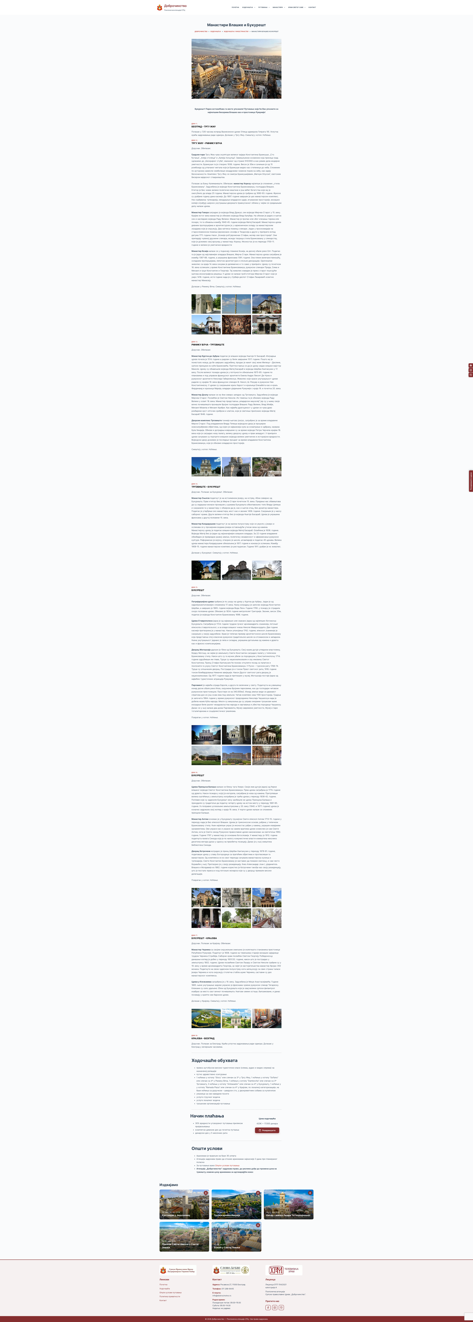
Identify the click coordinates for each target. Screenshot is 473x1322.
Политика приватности (170, 1296)
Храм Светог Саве (295, 7)
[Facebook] (268, 1307)
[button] (267, 1130)
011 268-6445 (228, 1289)
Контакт (312, 7)
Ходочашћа (247, 7)
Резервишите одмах (471, 481)
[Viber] (281, 1307)
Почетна (235, 7)
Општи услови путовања (227, 1165)
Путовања (262, 7)
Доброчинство (175, 6)
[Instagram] (274, 1307)
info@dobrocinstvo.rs (221, 1295)
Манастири (278, 7)
